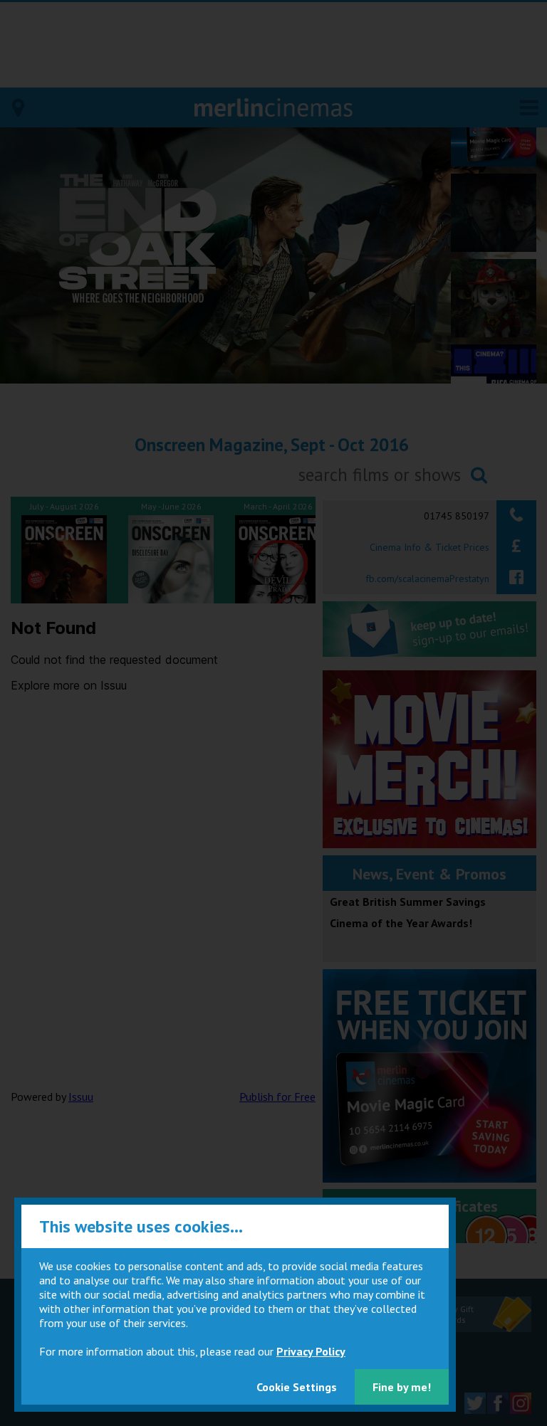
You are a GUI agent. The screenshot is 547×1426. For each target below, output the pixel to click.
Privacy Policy (310, 1351)
